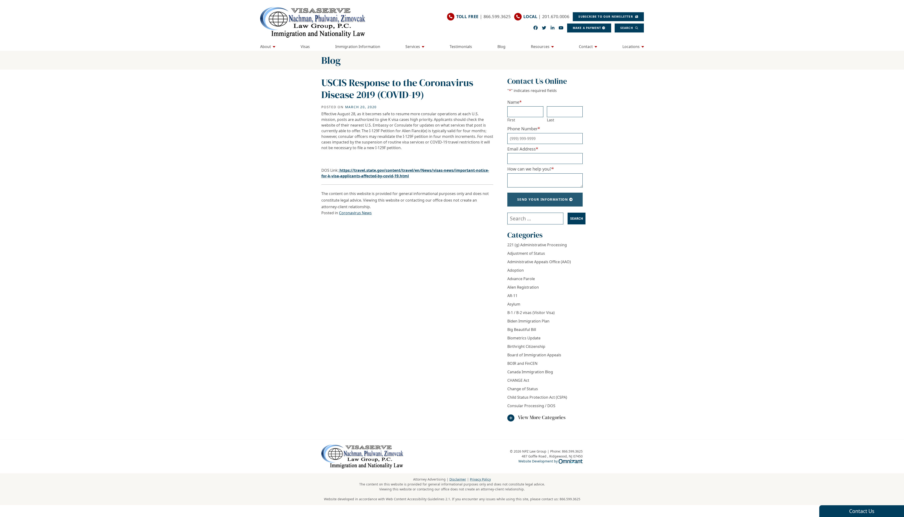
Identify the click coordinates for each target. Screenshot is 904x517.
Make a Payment (587, 28)
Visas (305, 46)
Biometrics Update (524, 338)
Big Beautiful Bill (521, 329)
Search (627, 28)
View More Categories (541, 417)
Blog (501, 46)
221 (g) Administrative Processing (537, 244)
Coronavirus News (355, 212)
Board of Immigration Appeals (534, 355)
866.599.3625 (570, 499)
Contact (586, 46)
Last (550, 120)
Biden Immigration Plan (528, 321)
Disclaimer (457, 479)
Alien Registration (523, 287)
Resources (540, 46)
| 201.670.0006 (546, 16)
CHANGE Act (518, 380)
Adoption (515, 270)
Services (412, 46)
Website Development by (550, 461)
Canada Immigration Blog (530, 371)
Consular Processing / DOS (531, 405)
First (511, 120)
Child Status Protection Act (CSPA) (537, 397)
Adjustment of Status (526, 253)
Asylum (513, 304)
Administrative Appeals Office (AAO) (539, 261)
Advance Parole (521, 278)
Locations (631, 46)
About (265, 46)
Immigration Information (357, 46)
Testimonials (461, 46)
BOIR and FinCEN (522, 363)
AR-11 (512, 295)
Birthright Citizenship (526, 346)
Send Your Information (542, 199)
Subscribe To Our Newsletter (606, 17)
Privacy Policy (480, 479)
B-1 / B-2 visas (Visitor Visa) (531, 312)
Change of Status (522, 388)
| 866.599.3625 (483, 16)
